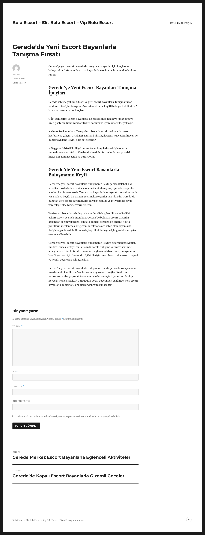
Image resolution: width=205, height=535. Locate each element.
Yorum (17, 326)
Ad (15, 371)
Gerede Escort (19, 83)
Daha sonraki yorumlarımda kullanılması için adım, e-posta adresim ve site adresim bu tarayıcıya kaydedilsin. (69, 416)
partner (16, 74)
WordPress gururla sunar (72, 520)
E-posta (18, 386)
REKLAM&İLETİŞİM (181, 23)
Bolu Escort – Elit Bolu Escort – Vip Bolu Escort (62, 22)
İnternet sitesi (21, 401)
